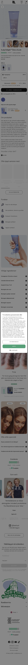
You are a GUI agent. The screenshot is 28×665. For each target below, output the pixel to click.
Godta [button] (14, 346)
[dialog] (14, 332)
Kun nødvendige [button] (14, 341)
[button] (14, 350)
